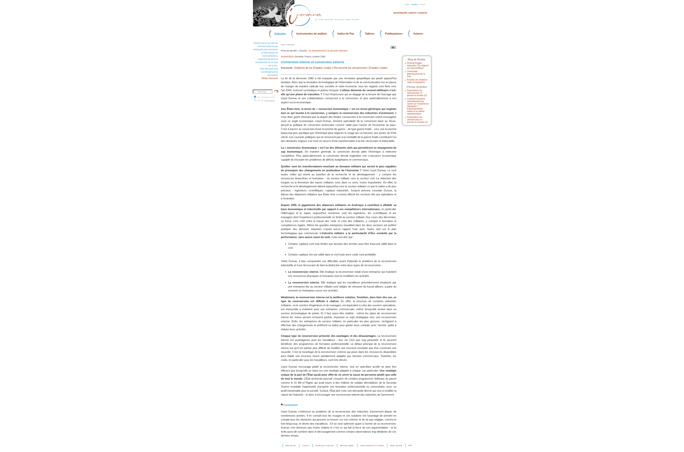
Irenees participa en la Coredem (372, 446)
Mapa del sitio (291, 446)
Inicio (283, 45)
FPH (410, 446)
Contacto (422, 13)
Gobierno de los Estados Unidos (313, 67)
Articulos (280, 33)
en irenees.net (266, 97)
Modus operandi (396, 446)
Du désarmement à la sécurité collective (328, 50)
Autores (412, 13)
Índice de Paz (346, 33)
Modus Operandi (270, 78)
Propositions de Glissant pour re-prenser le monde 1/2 (417, 119)
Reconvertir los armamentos (350, 67)
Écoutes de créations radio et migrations (417, 81)
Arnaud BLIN (287, 56)
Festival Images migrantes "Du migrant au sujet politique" (418, 65)
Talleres (369, 33)
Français (422, 4)
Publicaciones (394, 33)
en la (266, 100)
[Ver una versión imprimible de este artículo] (392, 48)
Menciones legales (347, 446)
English (407, 4)
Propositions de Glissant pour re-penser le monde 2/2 (417, 93)
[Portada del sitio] (307, 25)
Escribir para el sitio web (324, 446)
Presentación (400, 13)
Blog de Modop (416, 59)
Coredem (269, 100)
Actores (418, 33)
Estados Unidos (378, 67)
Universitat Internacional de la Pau (416, 74)
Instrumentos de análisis (311, 33)
